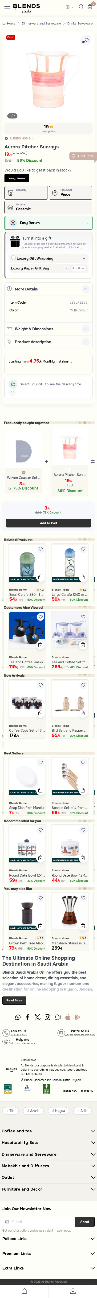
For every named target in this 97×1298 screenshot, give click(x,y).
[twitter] (37, 1018)
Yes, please (16, 178)
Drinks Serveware (80, 23)
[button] (7, 7)
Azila (84, 1111)
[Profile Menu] (72, 1292)
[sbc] (27, 1090)
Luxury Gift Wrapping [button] (35, 258)
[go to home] (24, 1292)
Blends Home (18, 589)
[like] (40, 549)
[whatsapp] (18, 1018)
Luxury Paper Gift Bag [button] (30, 268)
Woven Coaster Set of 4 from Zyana (23, 478)
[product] (27, 563)
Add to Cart (48, 523)
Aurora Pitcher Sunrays (70, 475)
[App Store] (68, 1018)
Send (84, 1222)
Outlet (10, 37)
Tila (12, 1111)
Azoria (35, 1111)
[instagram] (48, 1018)
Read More (14, 1000)
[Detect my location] (12, 393)
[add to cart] (40, 577)
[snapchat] (57, 1018)
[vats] (8, 1090)
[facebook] (28, 1018)
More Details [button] (26, 289)
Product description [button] (33, 341)
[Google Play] (77, 1018)
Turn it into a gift (36, 238)
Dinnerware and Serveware (41, 23)
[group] (48, 77)
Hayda (60, 1111)
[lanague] (71, 7)
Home (11, 23)
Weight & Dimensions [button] (34, 329)
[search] (80, 7)
